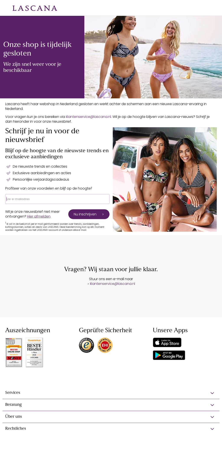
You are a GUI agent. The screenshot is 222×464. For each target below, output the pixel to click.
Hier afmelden (39, 216)
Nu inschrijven (85, 214)
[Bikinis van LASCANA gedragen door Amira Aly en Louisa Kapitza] (153, 57)
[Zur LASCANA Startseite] (31, 7)
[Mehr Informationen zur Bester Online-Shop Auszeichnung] (14, 353)
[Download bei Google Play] (169, 355)
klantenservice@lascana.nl (88, 116)
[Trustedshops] (86, 345)
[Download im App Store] (167, 342)
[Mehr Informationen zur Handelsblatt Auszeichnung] (34, 352)
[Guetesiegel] (105, 345)
